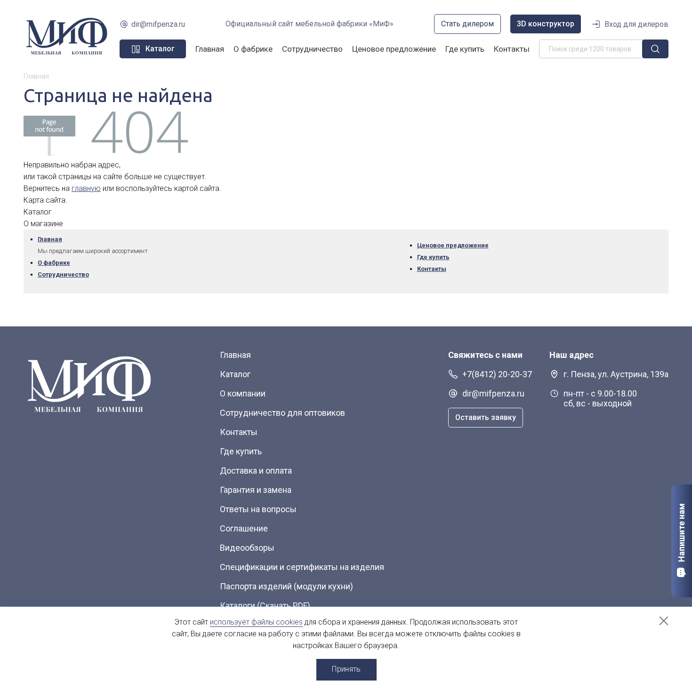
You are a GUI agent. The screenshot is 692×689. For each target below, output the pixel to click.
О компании (243, 393)
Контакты (512, 49)
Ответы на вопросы (258, 509)
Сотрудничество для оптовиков (282, 413)
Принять (346, 669)
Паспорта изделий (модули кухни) (286, 586)
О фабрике (253, 49)
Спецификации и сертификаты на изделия (302, 567)
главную (86, 188)
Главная (209, 49)
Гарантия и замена (255, 490)
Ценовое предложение (394, 49)
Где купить (464, 49)
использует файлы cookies (256, 622)
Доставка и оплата (256, 470)
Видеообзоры (247, 548)
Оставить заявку (485, 417)
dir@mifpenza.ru (158, 24)
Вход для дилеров (636, 24)
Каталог (235, 374)
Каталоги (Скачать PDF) (265, 605)
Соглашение (244, 528)
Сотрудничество (312, 49)
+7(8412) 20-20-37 (497, 374)
